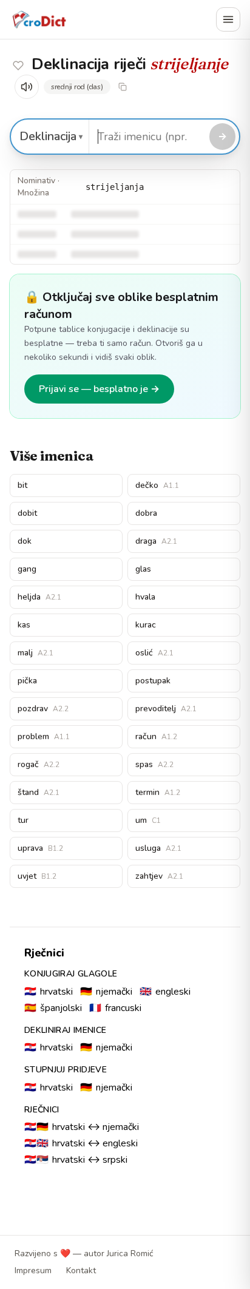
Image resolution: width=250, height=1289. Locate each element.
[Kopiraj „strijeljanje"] (122, 87)
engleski (165, 991)
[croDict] (39, 19)
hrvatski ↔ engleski (81, 1143)
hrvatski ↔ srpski (75, 1159)
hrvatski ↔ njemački (81, 1127)
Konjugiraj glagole (70, 973)
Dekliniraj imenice (65, 1030)
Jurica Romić (130, 1253)
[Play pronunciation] (27, 87)
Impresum (33, 1270)
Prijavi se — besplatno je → (99, 389)
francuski (115, 1008)
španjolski (53, 1008)
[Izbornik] (228, 19)
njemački (106, 991)
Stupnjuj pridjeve (65, 1069)
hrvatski (48, 991)
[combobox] (147, 137)
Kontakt (81, 1270)
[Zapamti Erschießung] (18, 65)
